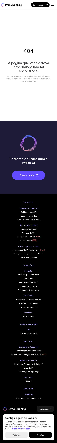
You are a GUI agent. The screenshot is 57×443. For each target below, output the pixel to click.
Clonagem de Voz (28, 229)
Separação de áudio (26, 237)
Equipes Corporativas (28, 303)
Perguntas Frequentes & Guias (27, 364)
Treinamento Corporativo (28, 290)
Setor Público (28, 316)
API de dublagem (27, 334)
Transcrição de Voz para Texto (26, 250)
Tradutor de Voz (29, 233)
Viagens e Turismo (28, 286)
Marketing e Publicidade (28, 275)
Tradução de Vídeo (28, 216)
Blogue (29, 381)
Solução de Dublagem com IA (28, 398)
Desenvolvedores (27, 307)
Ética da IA (28, 368)
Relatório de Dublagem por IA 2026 (26, 354)
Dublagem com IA (28, 212)
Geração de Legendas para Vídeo (28, 254)
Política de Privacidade (20, 428)
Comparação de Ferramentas (28, 351)
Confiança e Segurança (28, 371)
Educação (28, 278)
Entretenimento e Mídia (28, 282)
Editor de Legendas (28, 258)
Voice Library (26, 240)
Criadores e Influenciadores (28, 299)
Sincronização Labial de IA (28, 220)
